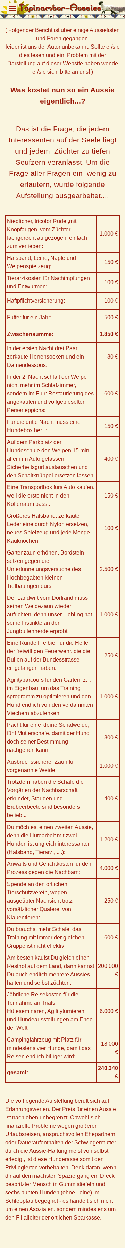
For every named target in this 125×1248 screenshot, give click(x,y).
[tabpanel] (62, 113)
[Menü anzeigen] (12, 8)
